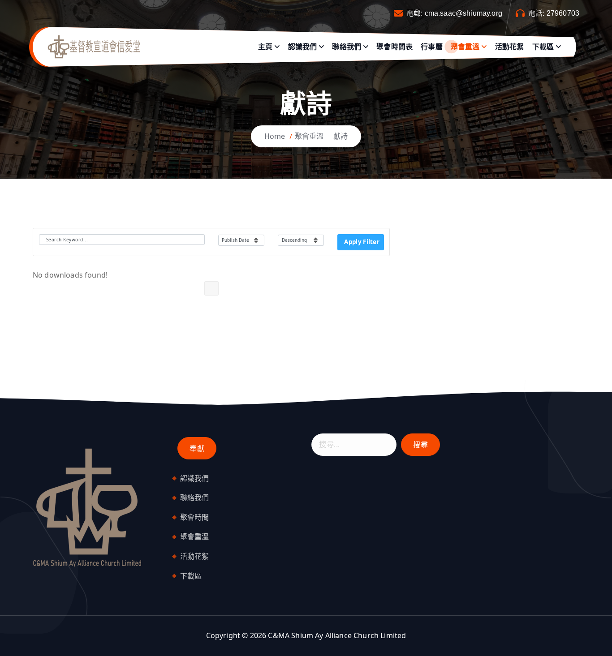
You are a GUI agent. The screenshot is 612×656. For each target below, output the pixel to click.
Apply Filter (361, 242)
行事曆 (431, 47)
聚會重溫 (465, 47)
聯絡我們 (346, 47)
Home (274, 136)
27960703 (563, 13)
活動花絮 (509, 47)
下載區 (543, 47)
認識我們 (302, 47)
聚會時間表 (394, 47)
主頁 (265, 47)
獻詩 (340, 136)
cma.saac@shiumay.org (463, 13)
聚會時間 (194, 517)
